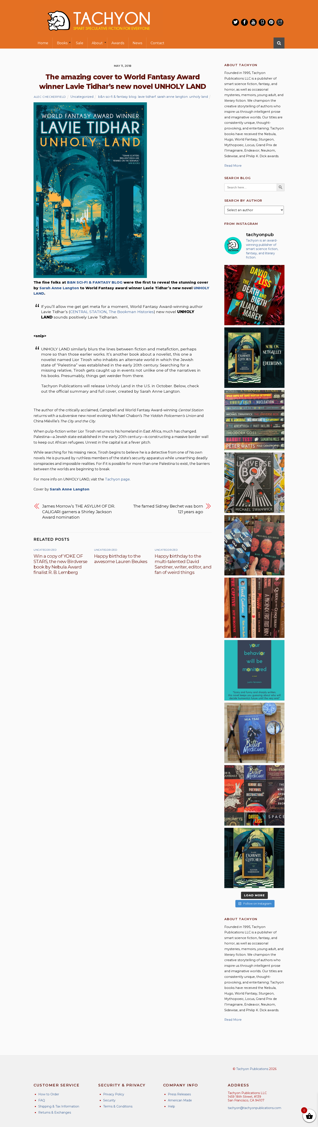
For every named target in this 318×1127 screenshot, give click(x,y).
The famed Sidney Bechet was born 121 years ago (168, 509)
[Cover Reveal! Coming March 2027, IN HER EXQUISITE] (254, 858)
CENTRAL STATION (88, 311)
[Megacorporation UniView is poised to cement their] (254, 670)
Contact (157, 43)
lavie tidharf (147, 97)
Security (109, 1100)
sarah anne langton (172, 97)
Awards (117, 43)
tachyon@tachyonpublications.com (254, 1108)
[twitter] (235, 22)
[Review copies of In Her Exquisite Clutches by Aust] (254, 357)
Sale (79, 43)
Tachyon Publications (252, 1069)
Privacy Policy (113, 1094)
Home (43, 43)
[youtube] (253, 22)
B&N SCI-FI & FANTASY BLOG (94, 282)
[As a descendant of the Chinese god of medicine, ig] (254, 733)
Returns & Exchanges (54, 1112)
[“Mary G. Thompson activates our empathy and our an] (254, 545)
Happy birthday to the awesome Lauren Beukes (120, 558)
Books (62, 43)
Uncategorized (81, 97)
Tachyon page (117, 479)
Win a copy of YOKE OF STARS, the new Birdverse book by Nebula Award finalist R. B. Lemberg (60, 564)
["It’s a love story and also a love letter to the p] (254, 795)
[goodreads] (262, 22)
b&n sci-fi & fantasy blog (117, 97)
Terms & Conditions (117, 1106)
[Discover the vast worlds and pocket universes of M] (254, 482)
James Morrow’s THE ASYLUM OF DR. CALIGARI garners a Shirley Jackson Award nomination (78, 512)
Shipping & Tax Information (58, 1106)
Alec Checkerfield (50, 96)
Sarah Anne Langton (59, 288)
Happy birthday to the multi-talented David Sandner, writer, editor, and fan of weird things (183, 564)
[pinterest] (271, 22)
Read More (233, 166)
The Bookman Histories (131, 311)
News (137, 43)
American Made (180, 1100)
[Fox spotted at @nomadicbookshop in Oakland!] (254, 608)
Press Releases (179, 1094)
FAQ (41, 1100)
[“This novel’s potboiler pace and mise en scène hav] (254, 295)
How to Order (48, 1094)
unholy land (198, 97)
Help (171, 1106)
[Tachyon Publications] (98, 34)
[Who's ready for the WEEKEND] (254, 420)
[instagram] (279, 22)
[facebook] (244, 22)
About (97, 43)
